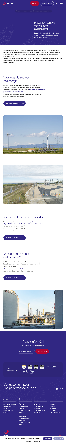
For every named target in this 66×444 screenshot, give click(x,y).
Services (21, 412)
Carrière (52, 404)
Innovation (6, 408)
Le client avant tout (9, 406)
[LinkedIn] (57, 389)
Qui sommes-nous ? (9, 404)
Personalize (28, 441)
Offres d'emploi (47, 3)
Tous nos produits (24, 410)
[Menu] (61, 3)
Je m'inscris (41, 351)
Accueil (18, 11)
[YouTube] (61, 388)
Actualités (53, 408)
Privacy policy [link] (37, 441)
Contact (34, 3)
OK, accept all (47, 438)
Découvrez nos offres (12, 103)
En (56, 3)
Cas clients (53, 410)
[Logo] (8, 4)
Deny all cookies (59, 438)
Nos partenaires (55, 412)
